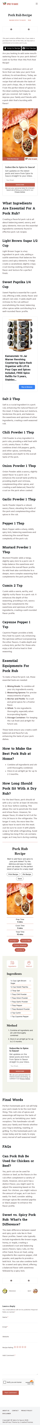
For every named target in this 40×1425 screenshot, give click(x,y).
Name (5, 1317)
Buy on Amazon (27, 387)
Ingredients (12, 966)
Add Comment (8, 1355)
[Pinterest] (29, 29)
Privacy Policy (26, 1411)
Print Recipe (30, 48)
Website (5, 1337)
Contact (15, 1411)
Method (29, 966)
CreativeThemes (26, 1422)
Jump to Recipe (13, 48)
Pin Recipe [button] (27, 874)
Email (5, 1327)
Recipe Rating (7, 1348)
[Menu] (37, 4)
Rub (29, 20)
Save (20, 879)
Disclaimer (6, 1414)
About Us (5, 1411)
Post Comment (11, 1393)
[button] (30, 981)
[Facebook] (11, 29)
